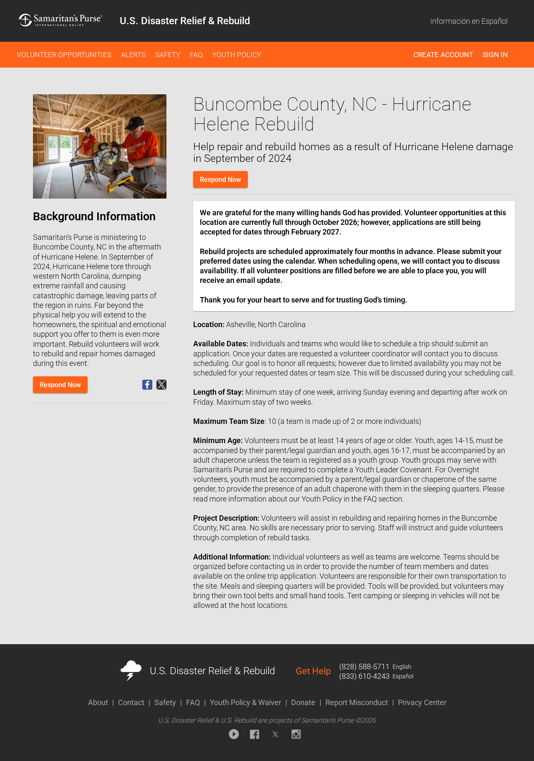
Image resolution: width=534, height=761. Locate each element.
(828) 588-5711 (364, 666)
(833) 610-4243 (364, 676)
